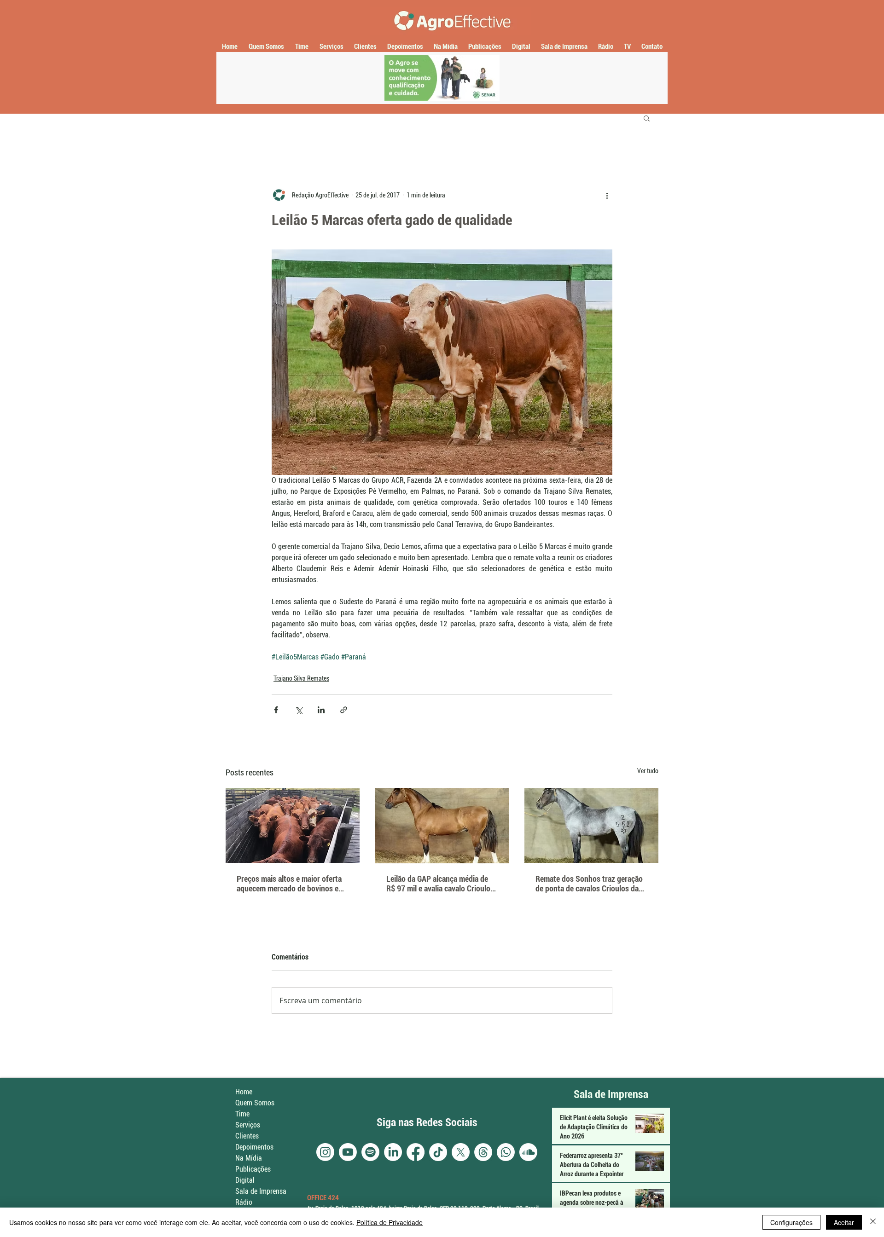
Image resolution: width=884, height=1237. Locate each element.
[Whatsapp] (506, 1152)
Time (242, 1114)
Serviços (247, 1125)
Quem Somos (254, 1102)
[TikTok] (438, 1152)
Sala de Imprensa (260, 1191)
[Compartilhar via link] (343, 709)
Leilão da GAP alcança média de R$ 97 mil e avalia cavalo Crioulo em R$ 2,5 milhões (438, 883)
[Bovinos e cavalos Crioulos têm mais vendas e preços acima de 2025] (293, 825)
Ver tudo (647, 771)
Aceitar (844, 1222)
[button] (646, 117)
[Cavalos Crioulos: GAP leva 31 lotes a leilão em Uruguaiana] (591, 825)
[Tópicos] (483, 1152)
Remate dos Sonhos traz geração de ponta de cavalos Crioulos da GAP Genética (589, 883)
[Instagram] (325, 1152)
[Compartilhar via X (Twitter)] (298, 709)
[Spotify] (370, 1152)
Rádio (243, 1202)
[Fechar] (872, 1222)
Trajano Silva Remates (301, 678)
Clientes (247, 1136)
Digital (245, 1180)
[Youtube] (348, 1152)
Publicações (253, 1169)
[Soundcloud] (528, 1152)
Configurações (791, 1222)
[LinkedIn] (393, 1152)
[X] (461, 1152)
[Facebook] (416, 1152)
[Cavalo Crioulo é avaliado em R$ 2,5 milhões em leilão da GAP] (442, 825)
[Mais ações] (606, 195)
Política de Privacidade (389, 1222)
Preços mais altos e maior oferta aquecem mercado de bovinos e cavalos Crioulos (289, 883)
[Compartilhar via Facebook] (276, 709)
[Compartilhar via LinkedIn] (321, 709)
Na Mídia (248, 1158)
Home (243, 1091)
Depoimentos (254, 1147)
